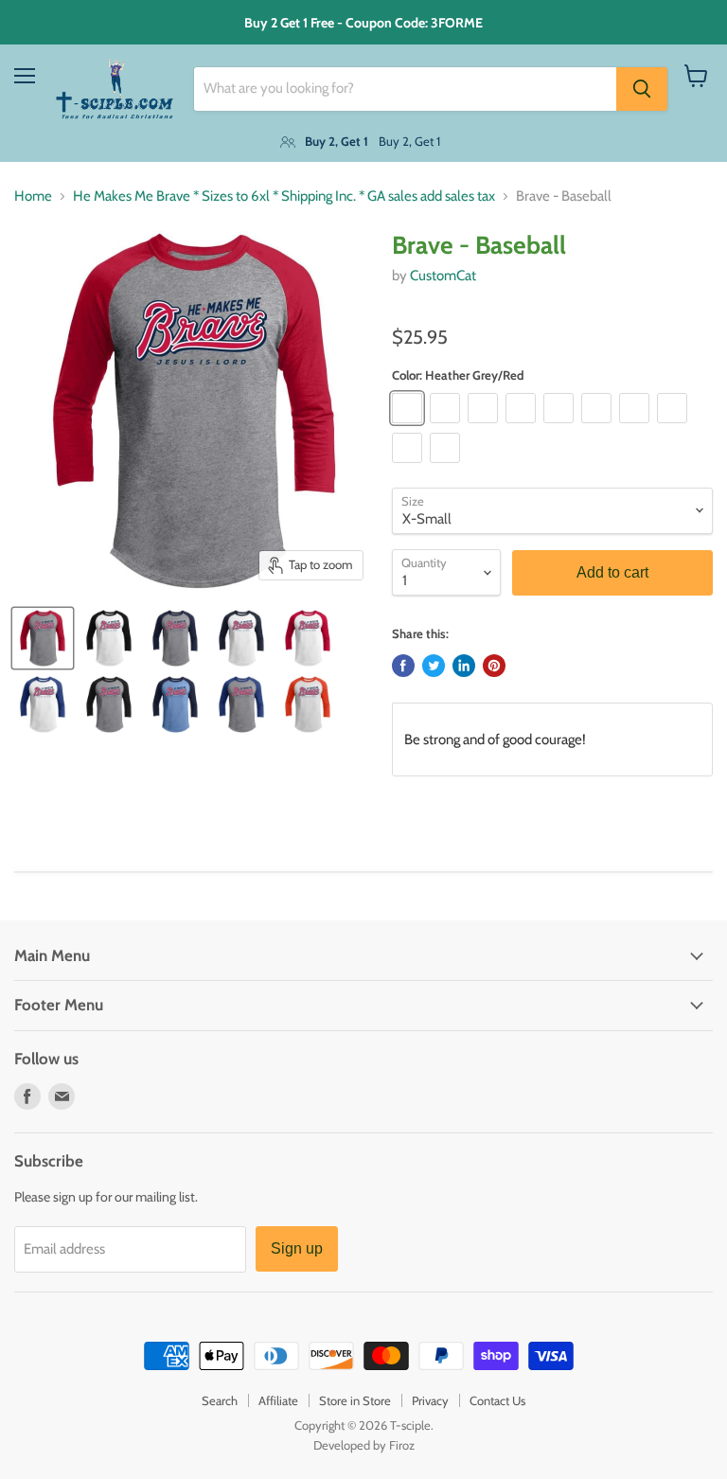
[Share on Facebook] (403, 665)
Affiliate (278, 1400)
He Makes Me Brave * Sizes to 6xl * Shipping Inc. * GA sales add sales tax (284, 196)
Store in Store (355, 1400)
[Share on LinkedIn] (463, 665)
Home (33, 196)
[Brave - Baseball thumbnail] (42, 638)
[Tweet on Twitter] (433, 665)
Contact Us (497, 1400)
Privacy (430, 1400)
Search (220, 1400)
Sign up (297, 1248)
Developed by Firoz (364, 1444)
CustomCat (443, 275)
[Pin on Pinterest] (494, 665)
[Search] (641, 89)
